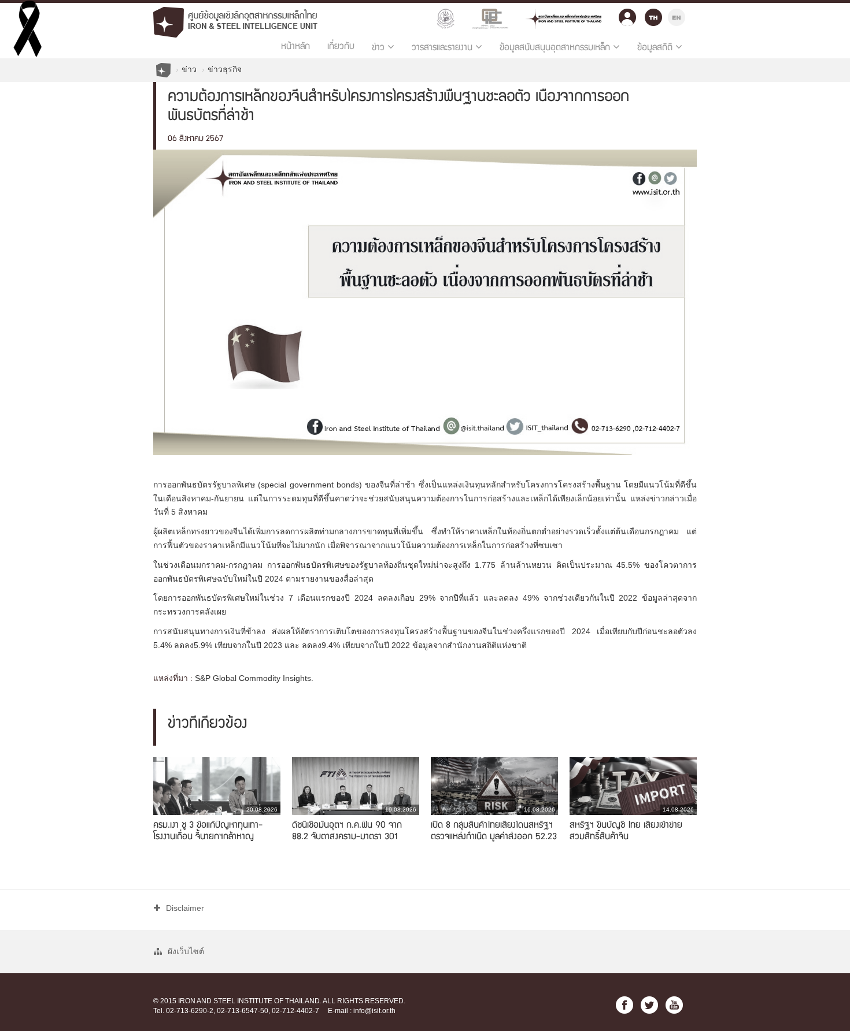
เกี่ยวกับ (340, 47)
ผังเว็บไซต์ (186, 951)
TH (653, 16)
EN (676, 16)
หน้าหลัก (295, 47)
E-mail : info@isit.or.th (362, 1011)
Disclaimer (185, 908)
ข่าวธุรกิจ (225, 69)
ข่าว (189, 69)
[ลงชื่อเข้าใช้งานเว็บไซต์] (627, 14)
